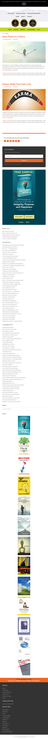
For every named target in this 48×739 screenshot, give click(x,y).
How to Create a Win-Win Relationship (10, 368)
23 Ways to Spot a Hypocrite (8, 254)
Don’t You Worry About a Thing (8, 287)
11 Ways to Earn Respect (7, 342)
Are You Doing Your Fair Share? (8, 319)
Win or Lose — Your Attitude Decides (9, 248)
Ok (24, 4)
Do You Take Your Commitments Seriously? (11, 394)
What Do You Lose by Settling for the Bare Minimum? (12, 263)
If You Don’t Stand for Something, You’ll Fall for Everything (13, 260)
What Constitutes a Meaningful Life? (9, 300)
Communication (5, 717)
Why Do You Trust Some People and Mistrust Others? (13, 280)
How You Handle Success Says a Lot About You (11, 362)
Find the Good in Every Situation (8, 353)
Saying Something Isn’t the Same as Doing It (11, 235)
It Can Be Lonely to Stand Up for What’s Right (11, 284)
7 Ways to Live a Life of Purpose (8, 315)
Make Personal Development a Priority (10, 392)
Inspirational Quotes (6, 696)
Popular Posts (5, 690)
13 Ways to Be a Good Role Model (9, 269)
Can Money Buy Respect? (7, 381)
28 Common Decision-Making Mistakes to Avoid (11, 372)
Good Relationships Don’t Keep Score (9, 247)
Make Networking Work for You (8, 383)
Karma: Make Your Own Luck (16, 84)
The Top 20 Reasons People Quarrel (9, 285)
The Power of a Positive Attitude (8, 297)
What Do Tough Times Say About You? (10, 306)
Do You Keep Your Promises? (8, 308)
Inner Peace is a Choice (13, 36)
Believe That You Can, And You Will (9, 295)
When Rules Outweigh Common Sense (10, 373)
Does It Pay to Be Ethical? (7, 364)
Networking (4, 711)
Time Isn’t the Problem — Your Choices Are (11, 291)
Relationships (5, 709)
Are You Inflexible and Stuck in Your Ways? (10, 388)
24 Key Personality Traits (7, 704)
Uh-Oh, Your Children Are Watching (9, 238)
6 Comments (15, 86)
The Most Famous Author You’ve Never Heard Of (12, 321)
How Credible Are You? (7, 351)
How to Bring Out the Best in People (9, 289)
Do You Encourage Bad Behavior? (9, 250)
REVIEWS (21, 222)
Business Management (7, 731)
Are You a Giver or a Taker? (7, 267)
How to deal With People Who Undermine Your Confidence (14, 377)
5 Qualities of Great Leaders (8, 390)
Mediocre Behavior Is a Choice (8, 344)
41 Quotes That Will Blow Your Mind (9, 258)
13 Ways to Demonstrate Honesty (9, 375)
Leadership (4, 719)
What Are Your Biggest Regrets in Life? (10, 310)
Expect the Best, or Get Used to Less (9, 334)
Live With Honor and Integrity (8, 276)
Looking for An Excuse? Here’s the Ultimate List (11, 349)
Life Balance (5, 725)
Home (3, 33)
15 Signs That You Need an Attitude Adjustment (11, 357)
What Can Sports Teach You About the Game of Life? (13, 272)
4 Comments (15, 39)
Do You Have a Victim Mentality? (8, 317)
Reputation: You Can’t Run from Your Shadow (11, 401)
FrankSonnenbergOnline (7, 73)
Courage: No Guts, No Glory (8, 336)
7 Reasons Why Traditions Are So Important (11, 282)
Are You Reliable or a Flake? (8, 340)
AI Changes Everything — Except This (9, 366)
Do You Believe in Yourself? (7, 331)
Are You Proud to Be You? (7, 278)
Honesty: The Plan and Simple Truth (9, 252)
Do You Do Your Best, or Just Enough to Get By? (12, 359)
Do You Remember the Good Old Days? (10, 256)
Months (4, 698)
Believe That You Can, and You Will (9, 329)
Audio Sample (19, 216)
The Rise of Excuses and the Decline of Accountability (13, 385)
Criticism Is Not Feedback (7, 396)
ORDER (27, 222)
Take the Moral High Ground (8, 327)
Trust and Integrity (6, 715)
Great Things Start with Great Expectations (10, 333)
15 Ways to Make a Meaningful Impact (10, 236)
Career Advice (5, 723)
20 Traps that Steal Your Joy (8, 298)
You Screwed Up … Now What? (8, 347)
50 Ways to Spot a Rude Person (8, 261)
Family (3, 713)
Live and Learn (5, 694)
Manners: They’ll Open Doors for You (9, 233)
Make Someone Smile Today (8, 231)
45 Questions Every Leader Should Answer (10, 386)
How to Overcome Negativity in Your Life (10, 302)
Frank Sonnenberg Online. (22, 736)
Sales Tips (4, 727)
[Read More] (15, 70)
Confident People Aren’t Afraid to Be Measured (11, 370)
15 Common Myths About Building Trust (10, 293)
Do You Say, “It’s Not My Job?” (8, 346)
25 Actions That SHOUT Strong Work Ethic (10, 355)
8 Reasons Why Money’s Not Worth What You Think (12, 379)
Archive (4, 688)
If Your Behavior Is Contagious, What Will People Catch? (13, 265)
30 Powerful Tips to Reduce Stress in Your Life (11, 313)
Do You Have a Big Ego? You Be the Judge (10, 398)
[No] (46, 3)
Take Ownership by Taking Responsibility (10, 311)
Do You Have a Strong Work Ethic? (9, 399)
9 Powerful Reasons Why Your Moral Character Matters (13, 245)
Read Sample (29, 216)
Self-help (4, 721)
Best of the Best (5, 729)
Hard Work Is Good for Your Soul (8, 360)
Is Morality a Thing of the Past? (8, 274)
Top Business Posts (6, 692)
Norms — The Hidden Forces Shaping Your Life (11, 338)
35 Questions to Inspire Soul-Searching (10, 271)
